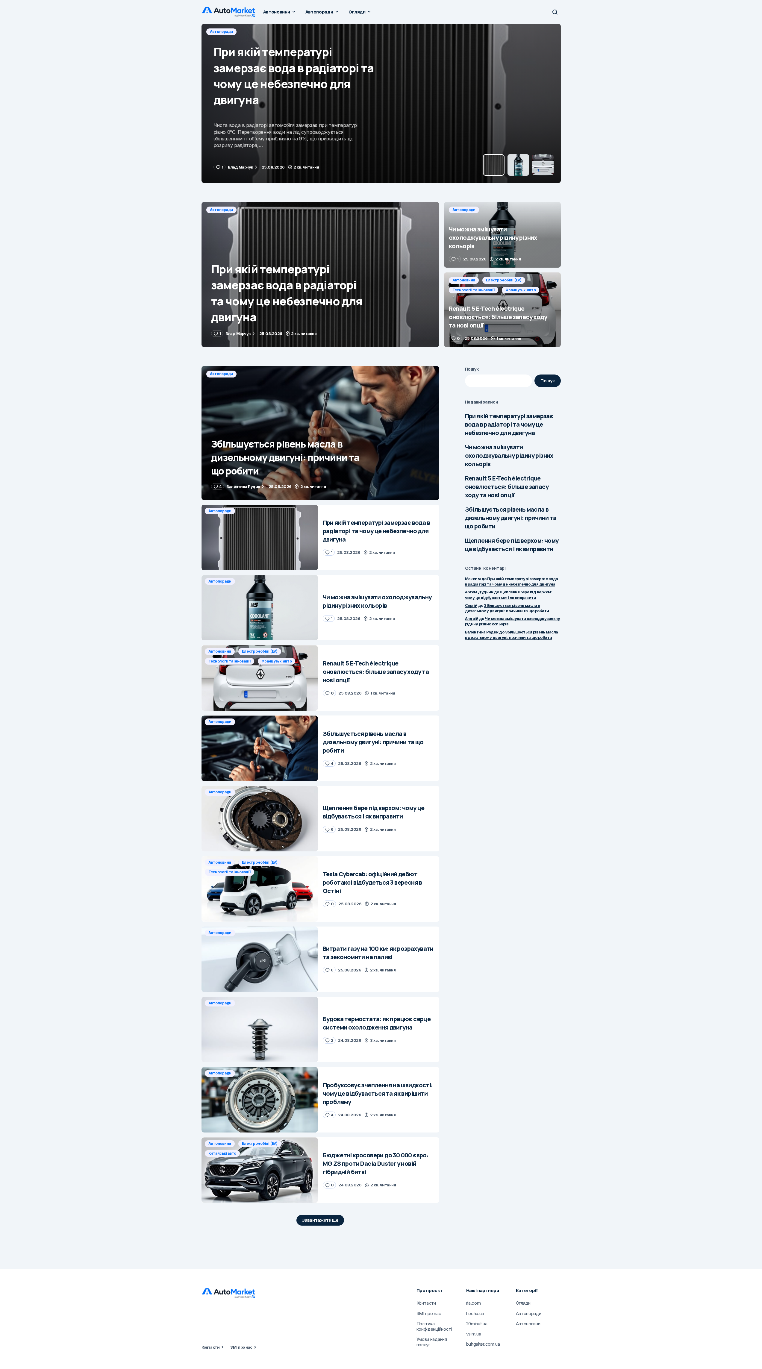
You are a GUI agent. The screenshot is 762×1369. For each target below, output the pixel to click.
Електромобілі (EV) (504, 280)
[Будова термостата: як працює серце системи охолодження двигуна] (260, 1029)
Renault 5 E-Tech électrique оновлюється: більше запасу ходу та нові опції (507, 486)
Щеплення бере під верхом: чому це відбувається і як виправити (512, 544)
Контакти (211, 1347)
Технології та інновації (473, 289)
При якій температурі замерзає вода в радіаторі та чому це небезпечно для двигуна (509, 424)
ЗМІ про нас (241, 1347)
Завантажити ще (320, 1220)
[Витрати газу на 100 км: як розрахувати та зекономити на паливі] (260, 959)
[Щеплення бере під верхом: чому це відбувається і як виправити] (260, 818)
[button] (555, 12)
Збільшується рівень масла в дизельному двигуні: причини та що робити (511, 517)
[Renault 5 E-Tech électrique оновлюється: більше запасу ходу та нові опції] (502, 309)
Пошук (472, 369)
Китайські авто (222, 1153)
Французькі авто (520, 289)
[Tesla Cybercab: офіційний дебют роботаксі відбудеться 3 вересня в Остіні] (260, 889)
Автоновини (463, 280)
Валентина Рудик (482, 632)
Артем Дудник (479, 591)
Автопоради (221, 31)
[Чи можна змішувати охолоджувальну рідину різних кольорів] (381, 103)
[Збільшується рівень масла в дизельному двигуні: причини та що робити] (320, 433)
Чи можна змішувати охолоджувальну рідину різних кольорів (509, 455)
